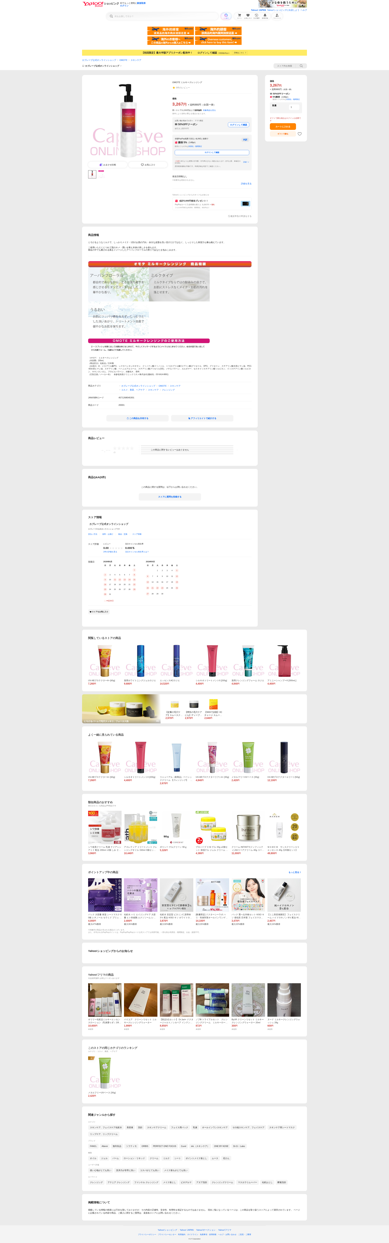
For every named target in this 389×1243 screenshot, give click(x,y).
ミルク (166, 1158)
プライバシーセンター (167, 1234)
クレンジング (168, 390)
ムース (215, 1158)
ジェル (104, 1158)
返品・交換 (122, 534)
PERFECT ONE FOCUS (164, 1146)
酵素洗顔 (281, 1182)
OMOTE (123, 60)
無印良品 (117, 1146)
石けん (226, 1158)
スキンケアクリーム (156, 1127)
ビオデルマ (186, 1182)
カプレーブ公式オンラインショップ (99, 60)
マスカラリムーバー (247, 1182)
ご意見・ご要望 (244, 1234)
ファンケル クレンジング (146, 1182)
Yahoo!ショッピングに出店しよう (283, 10)
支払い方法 (92, 534)
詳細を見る (246, 183)
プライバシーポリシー (147, 1234)
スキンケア (136, 60)
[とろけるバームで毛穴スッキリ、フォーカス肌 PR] (121, 695)
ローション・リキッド (134, 1158)
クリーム (154, 1158)
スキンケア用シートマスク (282, 1127)
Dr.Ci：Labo (239, 1146)
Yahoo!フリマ (224, 1230)
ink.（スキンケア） (200, 1146)
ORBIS (145, 1146)
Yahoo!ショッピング (167, 1230)
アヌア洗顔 (201, 1182)
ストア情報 (136, 534)
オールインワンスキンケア (215, 1127)
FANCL (93, 1146)
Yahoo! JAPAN (258, 10)
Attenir (105, 1146)
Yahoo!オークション (206, 1230)
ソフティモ (131, 1146)
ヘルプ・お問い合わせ (227, 1234)
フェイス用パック (179, 1127)
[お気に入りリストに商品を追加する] (299, 133)
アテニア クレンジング (118, 1182)
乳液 (195, 1127)
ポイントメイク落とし (196, 1158)
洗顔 (140, 1127)
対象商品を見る (209, 110)
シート (177, 1158)
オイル (93, 1158)
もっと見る (294, 872)
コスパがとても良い (149, 1170)
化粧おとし (267, 1182)
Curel (183, 1146)
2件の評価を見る (110, 552)
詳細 (245, 162)
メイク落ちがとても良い (176, 1170)
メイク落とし (169, 1182)
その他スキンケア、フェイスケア (248, 1127)
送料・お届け (107, 534)
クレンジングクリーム (222, 1182)
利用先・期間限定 (195, 146)
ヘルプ (304, 10)
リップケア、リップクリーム (104, 1134)
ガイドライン (192, 1234)
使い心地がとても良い (100, 1170)
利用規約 (181, 1234)
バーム (115, 1158)
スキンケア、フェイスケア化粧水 (106, 1127)
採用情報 (212, 1234)
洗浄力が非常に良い (125, 1170)
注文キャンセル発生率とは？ (137, 552)
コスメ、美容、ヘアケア (133, 390)
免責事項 (203, 1234)
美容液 (130, 1127)
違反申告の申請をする (241, 216)
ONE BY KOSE (221, 1146)
